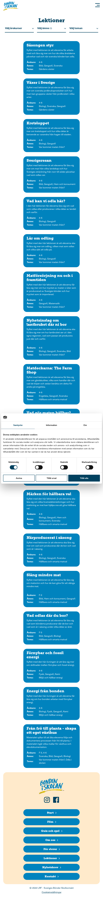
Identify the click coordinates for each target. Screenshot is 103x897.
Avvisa (19, 478)
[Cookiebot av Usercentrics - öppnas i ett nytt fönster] (88, 417)
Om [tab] (85, 425)
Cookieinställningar (51, 892)
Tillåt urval (51, 478)
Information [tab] (51, 425)
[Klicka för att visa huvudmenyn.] (96, 5)
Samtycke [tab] (18, 425)
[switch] (39, 467)
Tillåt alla (84, 478)
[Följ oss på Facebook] (56, 800)
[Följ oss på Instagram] (47, 800)
